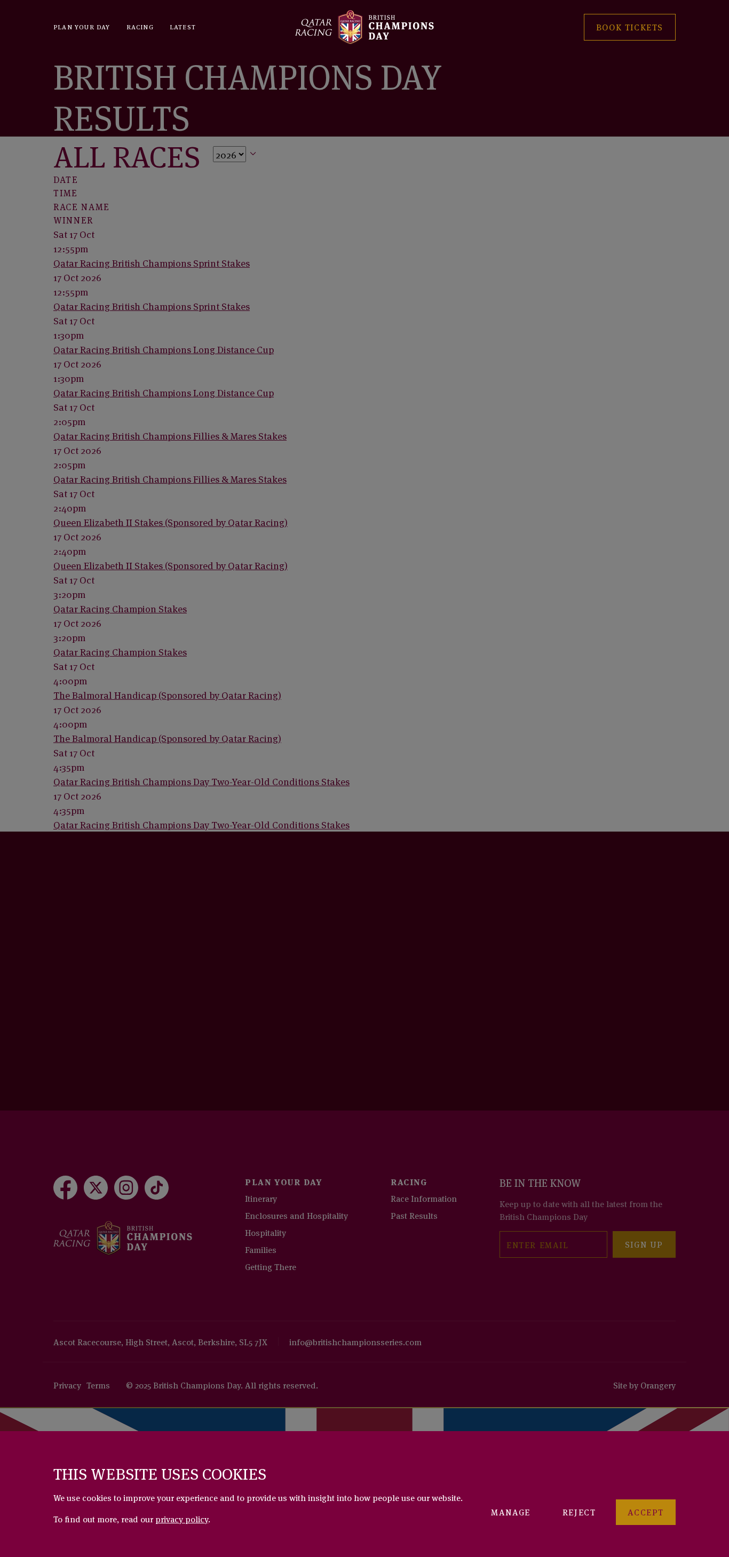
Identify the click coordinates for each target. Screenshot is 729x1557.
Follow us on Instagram (129, 1030)
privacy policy (181, 1518)
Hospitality (265, 1232)
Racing (140, 26)
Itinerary (261, 1198)
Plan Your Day (81, 26)
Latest (183, 26)
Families (260, 1249)
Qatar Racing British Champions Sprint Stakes (151, 262)
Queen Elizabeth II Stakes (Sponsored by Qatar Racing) (170, 522)
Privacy (67, 1384)
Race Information (424, 1198)
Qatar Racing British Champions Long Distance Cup (163, 349)
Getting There (270, 1266)
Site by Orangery (644, 1384)
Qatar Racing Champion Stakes (120, 608)
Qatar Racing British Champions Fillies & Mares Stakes (170, 435)
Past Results (414, 1215)
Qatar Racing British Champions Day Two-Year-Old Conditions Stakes (201, 781)
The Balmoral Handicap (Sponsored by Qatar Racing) (167, 694)
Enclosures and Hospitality (296, 1215)
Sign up (644, 1243)
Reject (579, 1511)
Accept (646, 1511)
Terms (98, 1384)
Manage (510, 1511)
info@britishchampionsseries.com (355, 1341)
